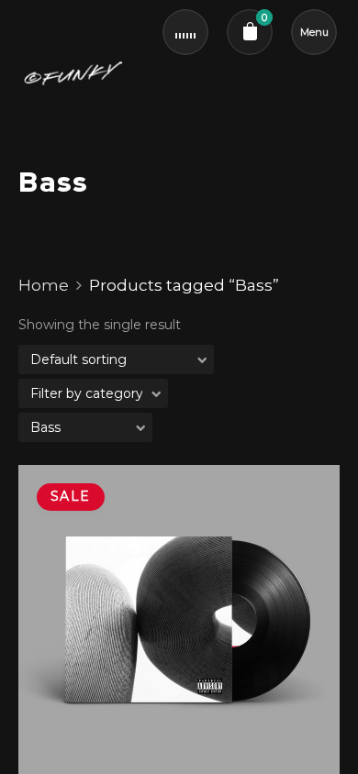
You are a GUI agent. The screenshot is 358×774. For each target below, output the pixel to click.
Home (43, 285)
